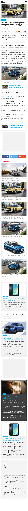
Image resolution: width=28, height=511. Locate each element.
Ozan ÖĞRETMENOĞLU (6, 27)
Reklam (5, 466)
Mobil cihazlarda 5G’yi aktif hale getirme (11, 491)
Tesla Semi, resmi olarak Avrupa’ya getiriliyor (14, 350)
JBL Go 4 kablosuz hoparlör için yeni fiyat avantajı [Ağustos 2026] (13, 447)
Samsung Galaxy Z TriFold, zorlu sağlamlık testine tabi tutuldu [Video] (13, 416)
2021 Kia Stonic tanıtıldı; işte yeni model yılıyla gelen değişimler (13, 256)
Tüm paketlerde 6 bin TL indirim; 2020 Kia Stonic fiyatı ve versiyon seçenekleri (12, 179)
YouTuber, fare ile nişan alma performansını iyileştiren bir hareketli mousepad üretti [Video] (13, 402)
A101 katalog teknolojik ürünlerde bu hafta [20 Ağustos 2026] (13, 455)
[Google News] (21, 32)
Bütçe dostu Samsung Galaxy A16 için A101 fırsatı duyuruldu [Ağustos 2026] (13, 299)
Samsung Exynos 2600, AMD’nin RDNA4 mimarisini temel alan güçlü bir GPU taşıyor (13, 412)
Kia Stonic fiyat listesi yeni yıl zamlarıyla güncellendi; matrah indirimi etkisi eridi (12, 198)
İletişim (5, 467)
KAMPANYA (5, 296)
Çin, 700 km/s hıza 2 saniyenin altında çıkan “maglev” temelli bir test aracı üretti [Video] (14, 407)
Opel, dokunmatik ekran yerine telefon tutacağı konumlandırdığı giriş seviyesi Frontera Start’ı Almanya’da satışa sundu (13, 338)
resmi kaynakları (9, 96)
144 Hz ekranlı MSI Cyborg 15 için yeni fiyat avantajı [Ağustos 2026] (13, 443)
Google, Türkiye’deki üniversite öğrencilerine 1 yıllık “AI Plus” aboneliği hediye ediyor (14, 303)
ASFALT (5, 335)
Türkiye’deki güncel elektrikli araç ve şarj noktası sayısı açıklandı (13, 354)
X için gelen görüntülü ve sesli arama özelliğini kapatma (14, 494)
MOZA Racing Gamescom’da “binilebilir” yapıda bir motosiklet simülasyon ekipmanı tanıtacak (13, 346)
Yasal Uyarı (6, 468)
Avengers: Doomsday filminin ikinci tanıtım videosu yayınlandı (13, 397)
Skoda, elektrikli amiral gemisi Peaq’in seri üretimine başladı (13, 342)
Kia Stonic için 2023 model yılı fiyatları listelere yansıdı (13, 275)
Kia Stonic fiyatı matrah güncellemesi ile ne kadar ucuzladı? (12, 237)
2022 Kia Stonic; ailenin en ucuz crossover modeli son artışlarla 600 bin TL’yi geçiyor (12, 218)
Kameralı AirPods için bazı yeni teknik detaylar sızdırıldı (12, 307)
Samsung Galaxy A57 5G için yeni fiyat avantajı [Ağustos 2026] (12, 451)
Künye (5, 465)
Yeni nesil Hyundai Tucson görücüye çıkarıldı (12, 480)
